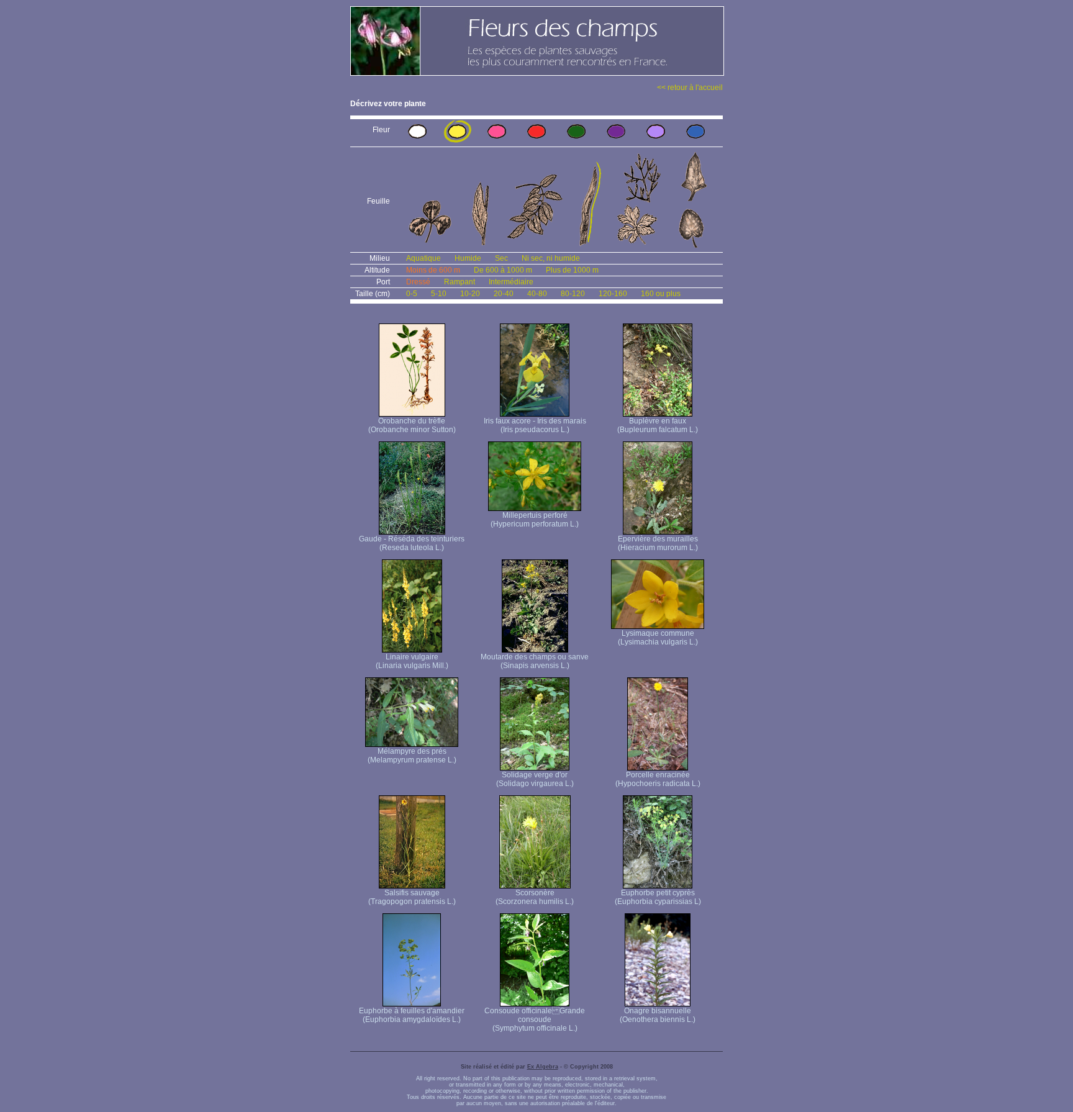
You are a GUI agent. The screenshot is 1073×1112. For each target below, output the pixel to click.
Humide (468, 258)
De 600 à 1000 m (503, 270)
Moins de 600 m (433, 270)
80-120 (573, 293)
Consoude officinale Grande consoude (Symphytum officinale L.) (534, 1019)
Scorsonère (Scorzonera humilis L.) (535, 897)
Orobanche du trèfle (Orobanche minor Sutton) (412, 425)
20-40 (504, 293)
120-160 (613, 293)
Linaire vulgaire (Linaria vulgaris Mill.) (412, 661)
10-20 (470, 293)
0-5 (411, 293)
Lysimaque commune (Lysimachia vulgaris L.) (658, 637)
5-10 (438, 293)
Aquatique (423, 258)
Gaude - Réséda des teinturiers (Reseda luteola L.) (411, 543)
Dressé (418, 282)
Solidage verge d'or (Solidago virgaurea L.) (535, 779)
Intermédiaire (511, 282)
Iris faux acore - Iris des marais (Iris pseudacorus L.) (535, 425)
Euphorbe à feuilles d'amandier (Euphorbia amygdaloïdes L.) (411, 1015)
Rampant (459, 282)
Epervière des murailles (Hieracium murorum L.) (658, 543)
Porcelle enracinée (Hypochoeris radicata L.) (657, 779)
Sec (501, 258)
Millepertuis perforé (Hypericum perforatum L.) (535, 519)
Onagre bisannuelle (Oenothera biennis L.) (657, 1015)
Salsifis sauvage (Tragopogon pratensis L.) (412, 897)
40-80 (537, 293)
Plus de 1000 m (572, 270)
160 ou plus (661, 293)
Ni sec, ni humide (551, 258)
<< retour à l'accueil (690, 87)
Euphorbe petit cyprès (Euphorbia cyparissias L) (658, 897)
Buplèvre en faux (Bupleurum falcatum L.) (657, 425)
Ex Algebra (542, 1067)
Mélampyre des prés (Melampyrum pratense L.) (412, 755)
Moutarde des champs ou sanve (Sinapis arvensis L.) (535, 661)
